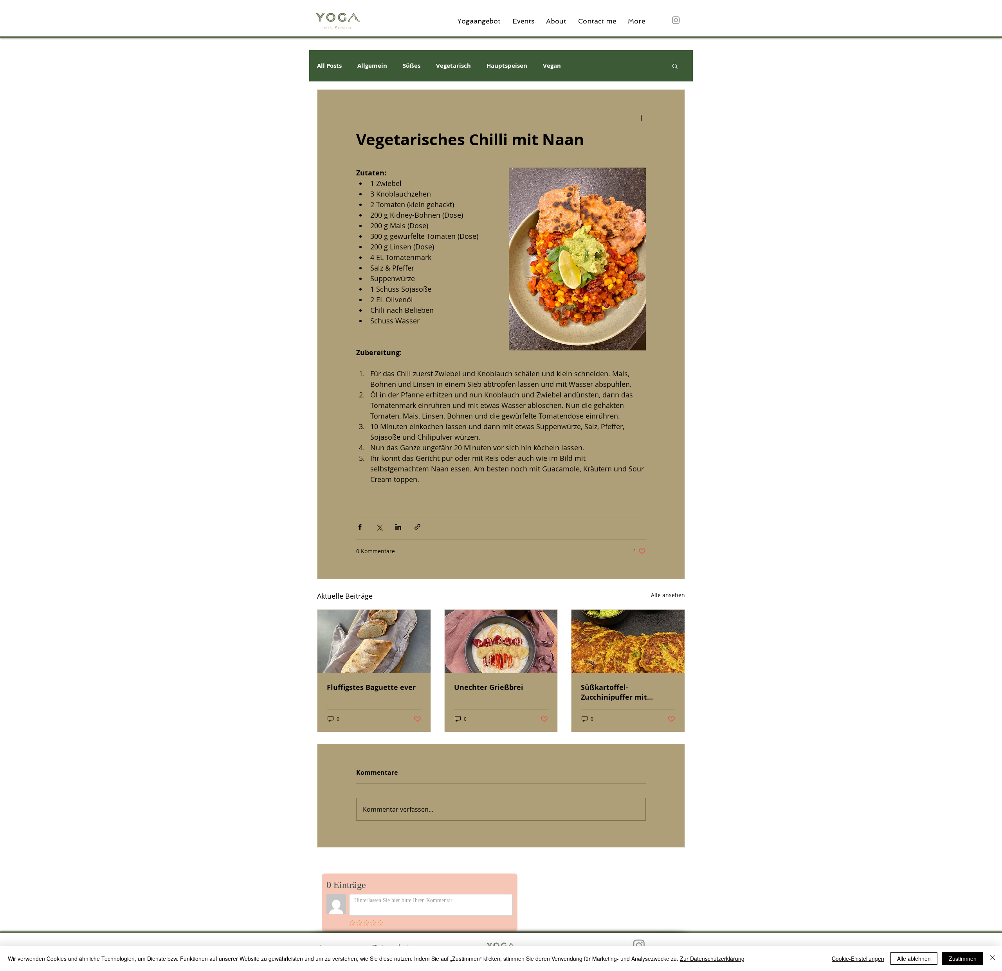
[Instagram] (676, 20)
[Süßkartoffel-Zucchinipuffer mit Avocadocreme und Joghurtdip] (628, 641)
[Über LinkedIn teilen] (398, 527)
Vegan (552, 65)
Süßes (411, 65)
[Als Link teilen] (417, 527)
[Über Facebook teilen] (360, 527)
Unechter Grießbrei (488, 687)
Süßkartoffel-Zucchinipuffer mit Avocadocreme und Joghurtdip (614, 692)
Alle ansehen (668, 595)
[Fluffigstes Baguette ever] (374, 641)
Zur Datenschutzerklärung (712, 958)
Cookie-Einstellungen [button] (858, 958)
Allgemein (372, 65)
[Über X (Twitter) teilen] (379, 527)
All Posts (329, 65)
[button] (675, 66)
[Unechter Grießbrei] (501, 641)
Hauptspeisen (507, 65)
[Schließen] (992, 958)
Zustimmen (963, 958)
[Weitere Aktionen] (641, 118)
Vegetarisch (453, 65)
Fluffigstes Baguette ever (371, 687)
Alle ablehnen (914, 958)
